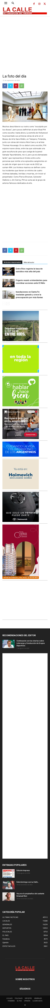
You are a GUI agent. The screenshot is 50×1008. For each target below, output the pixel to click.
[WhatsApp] (21, 85)
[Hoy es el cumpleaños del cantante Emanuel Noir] (8, 896)
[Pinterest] (16, 85)
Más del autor (29, 262)
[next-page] (7, 303)
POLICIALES (18, 998)
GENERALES (38, 998)
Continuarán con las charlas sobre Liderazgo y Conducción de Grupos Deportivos (31, 643)
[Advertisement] (25, 42)
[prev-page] (3, 303)
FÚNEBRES (11, 1001)
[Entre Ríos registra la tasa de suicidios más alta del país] (8, 271)
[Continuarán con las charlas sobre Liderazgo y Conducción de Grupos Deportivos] (8, 644)
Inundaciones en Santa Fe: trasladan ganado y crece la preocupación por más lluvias (29, 295)
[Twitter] (44, 4)
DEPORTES (28, 998)
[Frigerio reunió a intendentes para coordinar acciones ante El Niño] (8, 283)
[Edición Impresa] (8, 873)
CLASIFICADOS (37, 1001)
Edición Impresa (23, 870)
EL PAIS (19, 1001)
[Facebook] (34, 4)
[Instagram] (39, 4)
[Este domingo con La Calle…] (8, 885)
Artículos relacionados (12, 262)
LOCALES (9, 998)
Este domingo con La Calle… (28, 882)
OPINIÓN (27, 1001)
